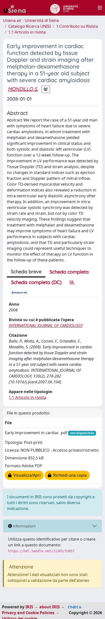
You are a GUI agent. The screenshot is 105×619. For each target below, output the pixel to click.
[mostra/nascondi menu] (100, 7)
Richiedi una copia (69, 475)
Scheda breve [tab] (26, 271)
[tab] (72, 282)
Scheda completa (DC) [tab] (36, 282)
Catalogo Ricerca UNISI (29, 26)
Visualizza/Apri (26, 475)
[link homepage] (16, 8)
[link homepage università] (64, 8)
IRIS (29, 607)
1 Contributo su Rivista (77, 26)
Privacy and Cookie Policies (28, 612)
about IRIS (49, 607)
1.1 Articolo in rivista (27, 32)
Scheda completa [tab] (69, 272)
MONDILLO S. (23, 89)
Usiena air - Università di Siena (31, 20)
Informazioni (23, 526)
